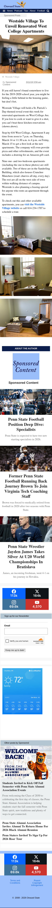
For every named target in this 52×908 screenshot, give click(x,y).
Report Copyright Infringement (37, 883)
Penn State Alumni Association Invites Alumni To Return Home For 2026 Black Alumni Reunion (25, 826)
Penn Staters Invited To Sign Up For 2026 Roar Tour (25, 837)
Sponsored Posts (12, 15)
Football (41, 11)
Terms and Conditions (15, 881)
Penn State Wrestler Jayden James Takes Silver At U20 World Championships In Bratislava (26, 556)
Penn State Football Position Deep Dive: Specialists (26, 424)
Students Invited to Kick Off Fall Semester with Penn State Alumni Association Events (23, 786)
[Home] (15, 7)
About (32, 11)
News (10, 11)
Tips (26, 11)
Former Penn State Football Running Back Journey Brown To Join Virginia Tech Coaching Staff (26, 486)
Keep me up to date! (14, 650)
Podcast (18, 11)
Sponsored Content (9, 83)
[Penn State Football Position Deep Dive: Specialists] (26, 414)
